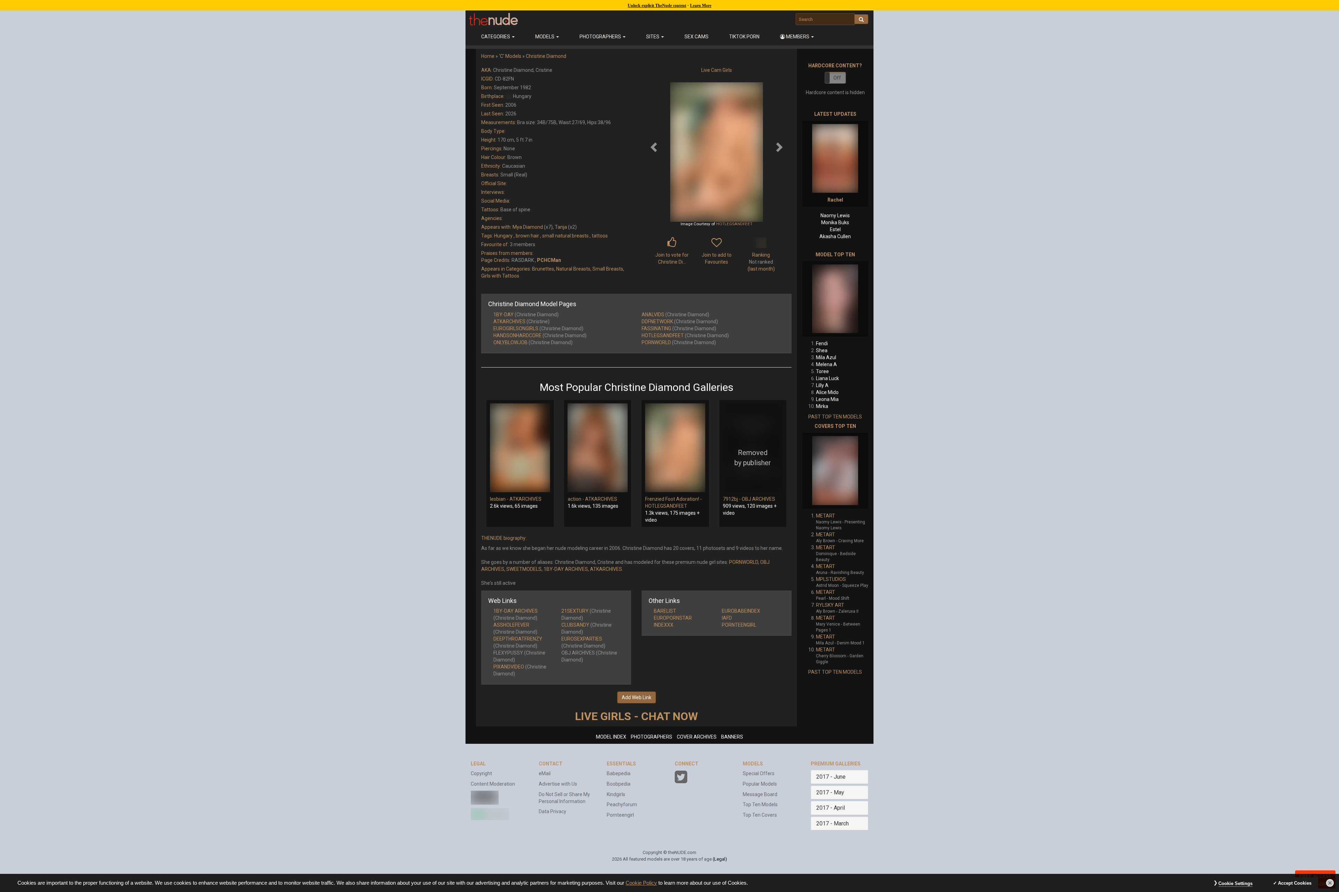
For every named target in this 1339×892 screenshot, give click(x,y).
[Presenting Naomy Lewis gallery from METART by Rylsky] (835, 470)
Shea (821, 350)
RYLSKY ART (830, 605)
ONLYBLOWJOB (510, 342)
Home (487, 56)
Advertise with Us (558, 784)
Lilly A (822, 385)
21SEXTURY (575, 611)
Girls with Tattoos (500, 276)
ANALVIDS (653, 314)
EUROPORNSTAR (673, 618)
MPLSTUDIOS (831, 579)
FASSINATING (656, 328)
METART (825, 516)
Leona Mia (827, 399)
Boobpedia (618, 784)
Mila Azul (826, 357)
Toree (822, 371)
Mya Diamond (528, 227)
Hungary (503, 236)
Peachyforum (622, 804)
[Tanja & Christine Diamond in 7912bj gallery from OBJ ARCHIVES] (753, 447)
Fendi (822, 343)
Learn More (700, 5)
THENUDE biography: (504, 538)
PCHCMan (549, 260)
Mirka (822, 406)
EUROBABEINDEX (741, 611)
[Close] (1330, 883)
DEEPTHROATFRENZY (517, 639)
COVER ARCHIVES (697, 737)
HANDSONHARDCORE (517, 335)
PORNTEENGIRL (739, 625)
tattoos (600, 236)
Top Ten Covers (760, 815)
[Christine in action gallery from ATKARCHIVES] (598, 447)
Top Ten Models (760, 804)
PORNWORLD (656, 342)
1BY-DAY (503, 314)
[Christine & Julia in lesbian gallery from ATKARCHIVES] (520, 447)
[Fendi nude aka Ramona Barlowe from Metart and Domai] (835, 298)
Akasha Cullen (835, 236)
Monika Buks (835, 222)
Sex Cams (696, 36)
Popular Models (760, 784)
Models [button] (545, 36)
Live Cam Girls (716, 70)
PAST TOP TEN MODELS (835, 416)
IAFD (727, 618)
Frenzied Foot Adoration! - (673, 499)
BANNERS (732, 737)
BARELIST (665, 611)
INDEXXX (663, 625)
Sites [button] (653, 36)
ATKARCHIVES (509, 321)
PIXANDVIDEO (508, 667)
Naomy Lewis (835, 215)
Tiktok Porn (744, 36)
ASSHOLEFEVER (511, 625)
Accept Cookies (1294, 883)
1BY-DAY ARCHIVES (566, 569)
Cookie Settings (1235, 883)
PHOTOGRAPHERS (651, 737)
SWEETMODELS (524, 569)
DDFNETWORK (657, 321)
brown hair (527, 236)
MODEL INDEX (611, 737)
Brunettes (543, 269)
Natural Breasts (573, 269)
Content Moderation (493, 784)
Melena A (826, 364)
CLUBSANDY (575, 625)
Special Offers (758, 773)
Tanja (561, 227)
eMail (545, 773)
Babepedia (618, 773)
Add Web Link (636, 697)
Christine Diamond (546, 56)
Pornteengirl (620, 815)
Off (837, 78)
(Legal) (720, 859)
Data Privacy (552, 811)
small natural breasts (565, 236)
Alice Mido (827, 392)
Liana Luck (827, 378)
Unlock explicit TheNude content (657, 5)
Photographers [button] (601, 36)
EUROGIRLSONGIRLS (515, 328)
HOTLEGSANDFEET (734, 223)
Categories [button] (496, 36)
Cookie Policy (641, 883)
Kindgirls (616, 794)
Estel (835, 229)
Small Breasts (607, 269)
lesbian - (499, 499)
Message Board (760, 794)
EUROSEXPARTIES (581, 639)
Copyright (481, 773)
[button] (797, 36)
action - (576, 499)
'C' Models (510, 56)
